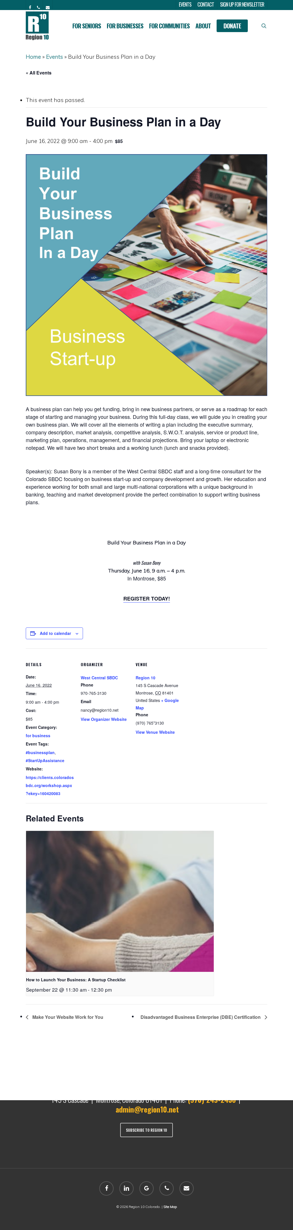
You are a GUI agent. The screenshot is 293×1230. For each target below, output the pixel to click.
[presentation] (120, 901)
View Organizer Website (104, 719)
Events (54, 56)
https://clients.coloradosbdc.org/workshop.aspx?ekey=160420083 (50, 785)
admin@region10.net (147, 1109)
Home (33, 56)
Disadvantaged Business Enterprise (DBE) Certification (201, 1017)
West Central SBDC (99, 677)
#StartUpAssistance (45, 760)
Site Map (170, 1207)
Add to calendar (55, 633)
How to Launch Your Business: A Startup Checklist (76, 979)
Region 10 (145, 677)
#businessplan (40, 752)
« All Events (39, 72)
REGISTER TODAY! (146, 598)
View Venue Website (155, 732)
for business (38, 735)
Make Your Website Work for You (67, 1017)
